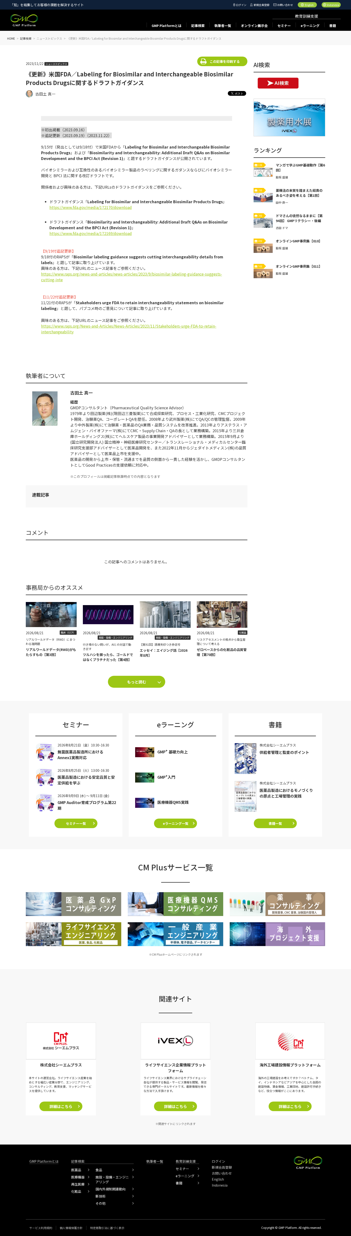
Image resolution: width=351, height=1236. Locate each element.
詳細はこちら (60, 1106)
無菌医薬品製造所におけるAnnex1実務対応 (80, 754)
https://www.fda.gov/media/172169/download (90, 233)
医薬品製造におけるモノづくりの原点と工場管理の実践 (286, 793)
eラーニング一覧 (175, 823)
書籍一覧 (275, 823)
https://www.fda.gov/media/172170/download (90, 207)
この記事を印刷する (225, 61)
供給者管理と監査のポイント (284, 752)
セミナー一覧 (76, 823)
